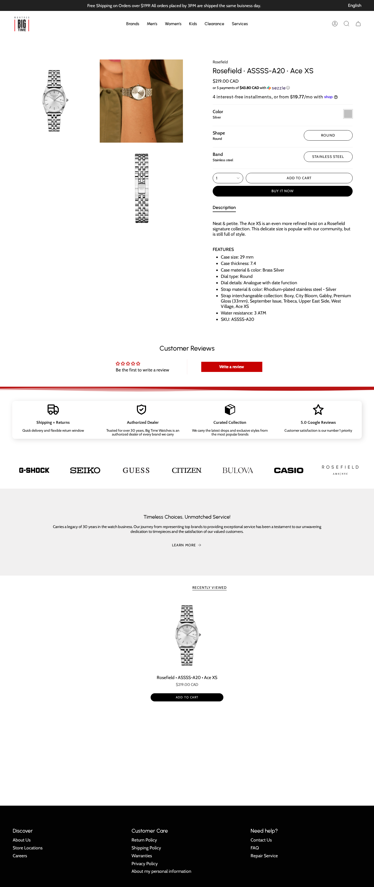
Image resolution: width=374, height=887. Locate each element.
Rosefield (220, 61)
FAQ (255, 847)
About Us (22, 840)
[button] (132, 24)
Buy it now (282, 191)
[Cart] (358, 23)
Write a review (231, 366)
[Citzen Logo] (187, 470)
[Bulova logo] (237, 470)
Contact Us (261, 840)
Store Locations (27, 847)
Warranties (142, 855)
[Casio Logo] (288, 470)
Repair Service (264, 855)
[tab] (224, 208)
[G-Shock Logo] (34, 470)
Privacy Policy (145, 863)
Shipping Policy (146, 847)
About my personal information (161, 871)
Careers (20, 855)
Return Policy (144, 840)
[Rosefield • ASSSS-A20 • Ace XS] (187, 635)
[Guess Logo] (136, 470)
